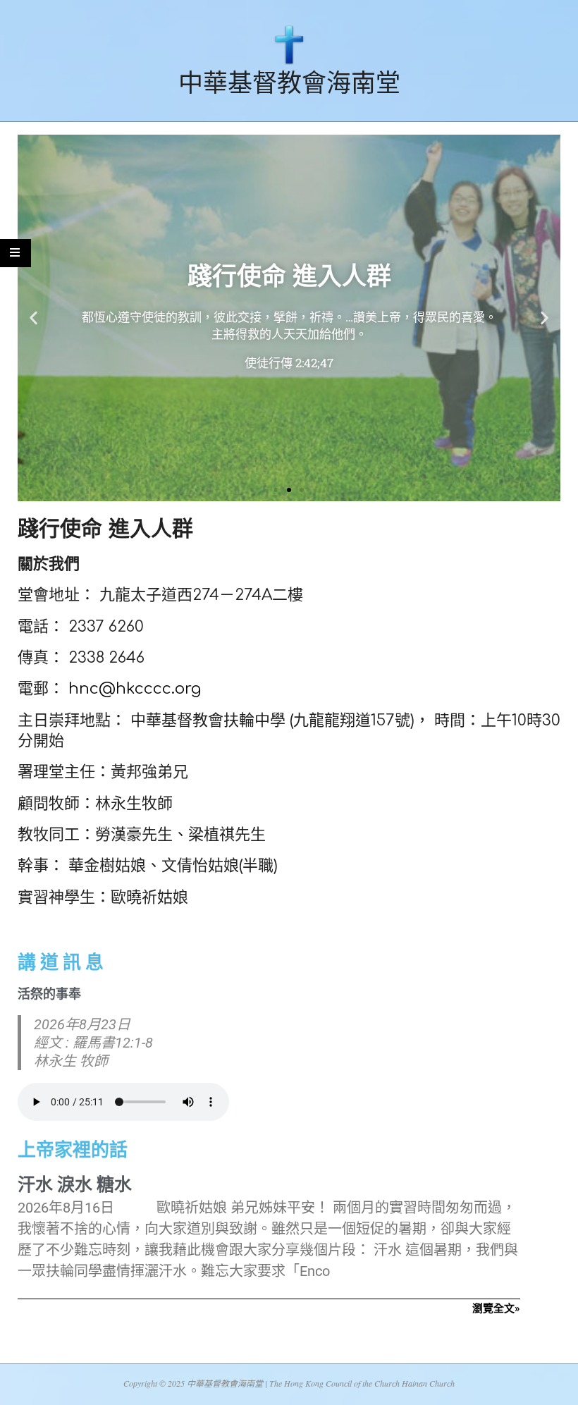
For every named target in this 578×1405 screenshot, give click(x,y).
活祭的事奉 (49, 993)
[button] (33, 318)
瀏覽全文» (496, 1308)
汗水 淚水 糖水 (75, 1184)
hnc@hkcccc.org (134, 688)
